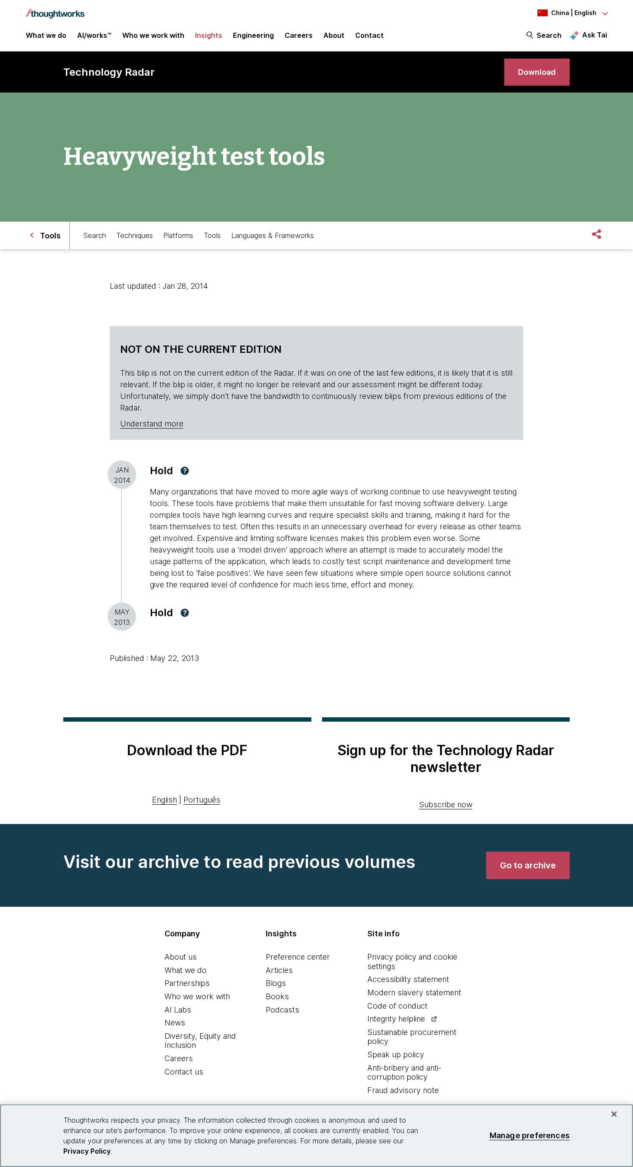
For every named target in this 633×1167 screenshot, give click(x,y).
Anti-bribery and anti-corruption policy (404, 1072)
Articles (279, 970)
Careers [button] (299, 35)
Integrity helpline (396, 1018)
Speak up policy (395, 1054)
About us (180, 956)
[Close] (614, 1114)
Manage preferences (530, 1135)
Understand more (151, 423)
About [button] (333, 35)
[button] (184, 470)
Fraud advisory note (403, 1090)
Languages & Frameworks (272, 235)
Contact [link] (369, 35)
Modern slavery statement (414, 992)
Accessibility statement (408, 979)
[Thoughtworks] (55, 9)
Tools (212, 235)
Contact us (183, 1071)
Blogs (276, 983)
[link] (537, 72)
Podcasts (282, 1009)
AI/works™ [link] (94, 35)
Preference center (298, 956)
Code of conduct (397, 1005)
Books (277, 996)
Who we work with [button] (153, 35)
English (164, 799)
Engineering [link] (253, 35)
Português (201, 799)
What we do (185, 970)
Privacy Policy (87, 1151)
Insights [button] (208, 35)
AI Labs (177, 1009)
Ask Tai (594, 35)
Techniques (134, 235)
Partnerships (187, 983)
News (174, 1022)
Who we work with (197, 996)
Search (549, 35)
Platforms (178, 235)
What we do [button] (46, 35)
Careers (178, 1058)
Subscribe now (445, 804)
